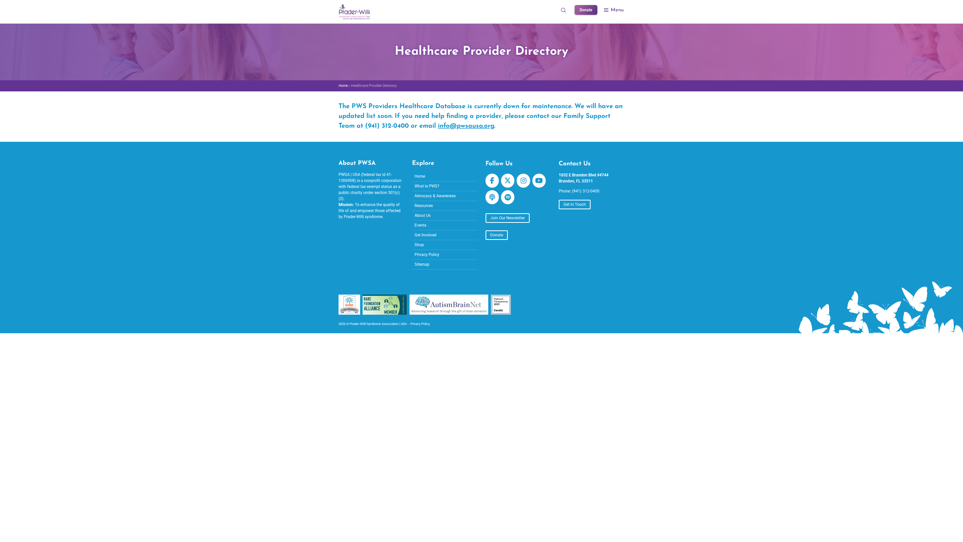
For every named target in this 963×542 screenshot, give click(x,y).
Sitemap (422, 264)
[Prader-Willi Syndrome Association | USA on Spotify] (507, 197)
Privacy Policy (427, 254)
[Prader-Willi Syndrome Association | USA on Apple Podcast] (492, 197)
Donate (586, 10)
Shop (419, 244)
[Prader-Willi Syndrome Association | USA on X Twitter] (507, 181)
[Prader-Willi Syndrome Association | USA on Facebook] (492, 181)
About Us (423, 215)
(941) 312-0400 (585, 191)
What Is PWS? (427, 186)
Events (420, 225)
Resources (424, 205)
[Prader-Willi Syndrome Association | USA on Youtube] (539, 181)
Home (343, 86)
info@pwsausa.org (466, 126)
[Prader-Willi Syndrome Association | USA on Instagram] (523, 181)
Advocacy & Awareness (435, 195)
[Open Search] (563, 10)
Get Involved (425, 235)
